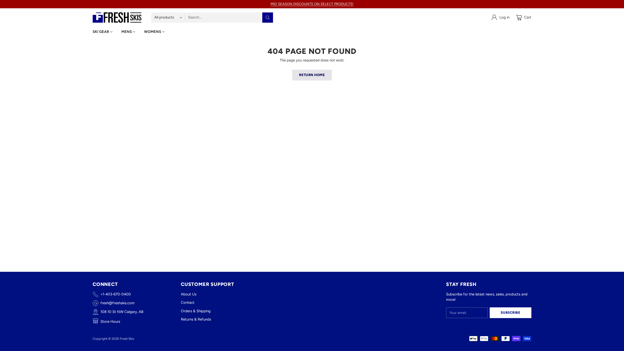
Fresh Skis (127, 339)
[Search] (267, 17)
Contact (188, 302)
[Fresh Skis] (117, 17)
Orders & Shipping (196, 311)
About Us (188, 294)
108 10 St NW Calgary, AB (121, 312)
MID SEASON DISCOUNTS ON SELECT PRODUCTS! (312, 4)
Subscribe (510, 312)
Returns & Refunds (196, 319)
